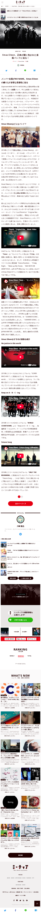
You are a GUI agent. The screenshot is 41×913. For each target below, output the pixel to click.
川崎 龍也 (22, 65)
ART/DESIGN (18, 878)
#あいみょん (21, 639)
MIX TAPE (20, 888)
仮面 (27, 61)
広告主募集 (36, 892)
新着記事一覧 (19, 892)
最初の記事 (13, 578)
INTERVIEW (18, 885)
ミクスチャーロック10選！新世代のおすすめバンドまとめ (22, 17)
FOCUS (20, 874)
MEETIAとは (5, 892)
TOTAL (29, 656)
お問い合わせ (12, 892)
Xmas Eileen (21, 61)
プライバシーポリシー (28, 892)
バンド (15, 61)
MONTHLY (21, 656)
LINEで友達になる (20, 620)
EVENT (23, 885)
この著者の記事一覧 (26, 578)
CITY (33, 878)
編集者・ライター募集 (21, 895)
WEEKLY (12, 656)
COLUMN (26, 888)
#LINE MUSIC (9, 639)
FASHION (28, 878)
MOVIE (12, 878)
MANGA (14, 888)
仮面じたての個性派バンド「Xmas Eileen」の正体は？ (22, 11)
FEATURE (20, 881)
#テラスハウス (32, 639)
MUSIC (7, 6)
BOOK (23, 878)
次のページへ (20, 504)
